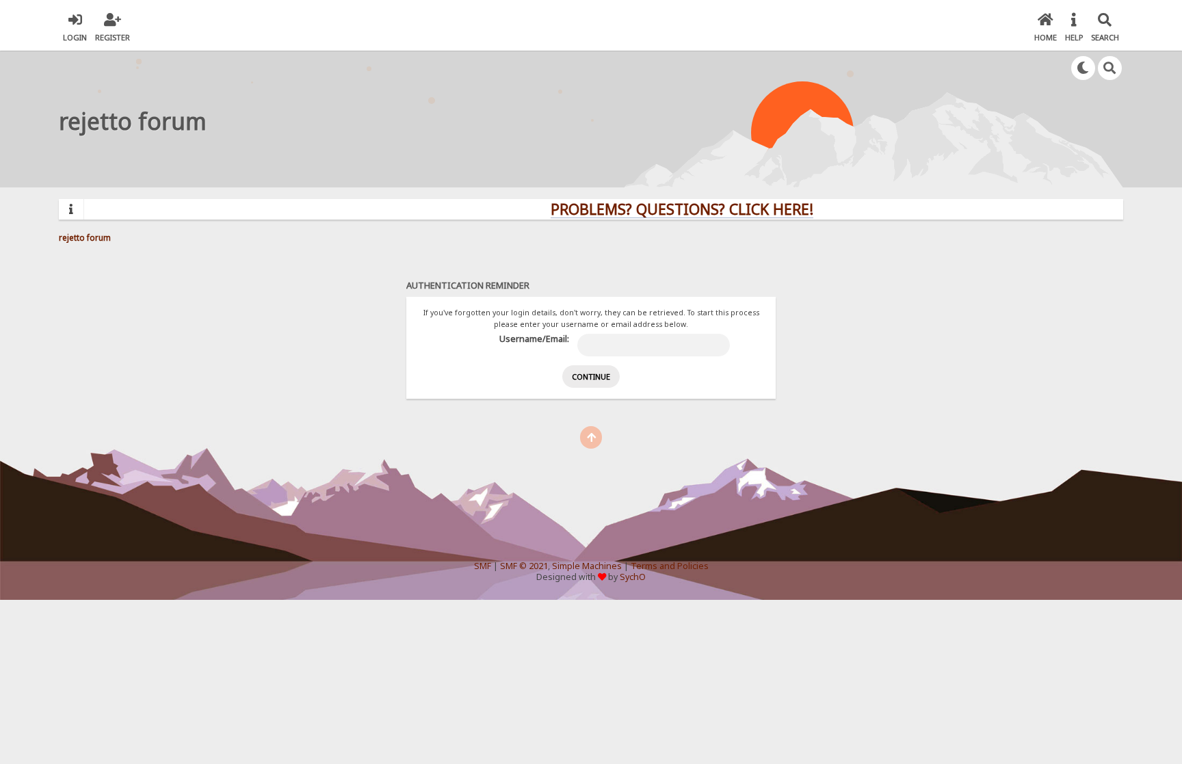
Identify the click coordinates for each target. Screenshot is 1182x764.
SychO (633, 577)
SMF (482, 566)
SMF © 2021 (524, 566)
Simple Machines (587, 566)
